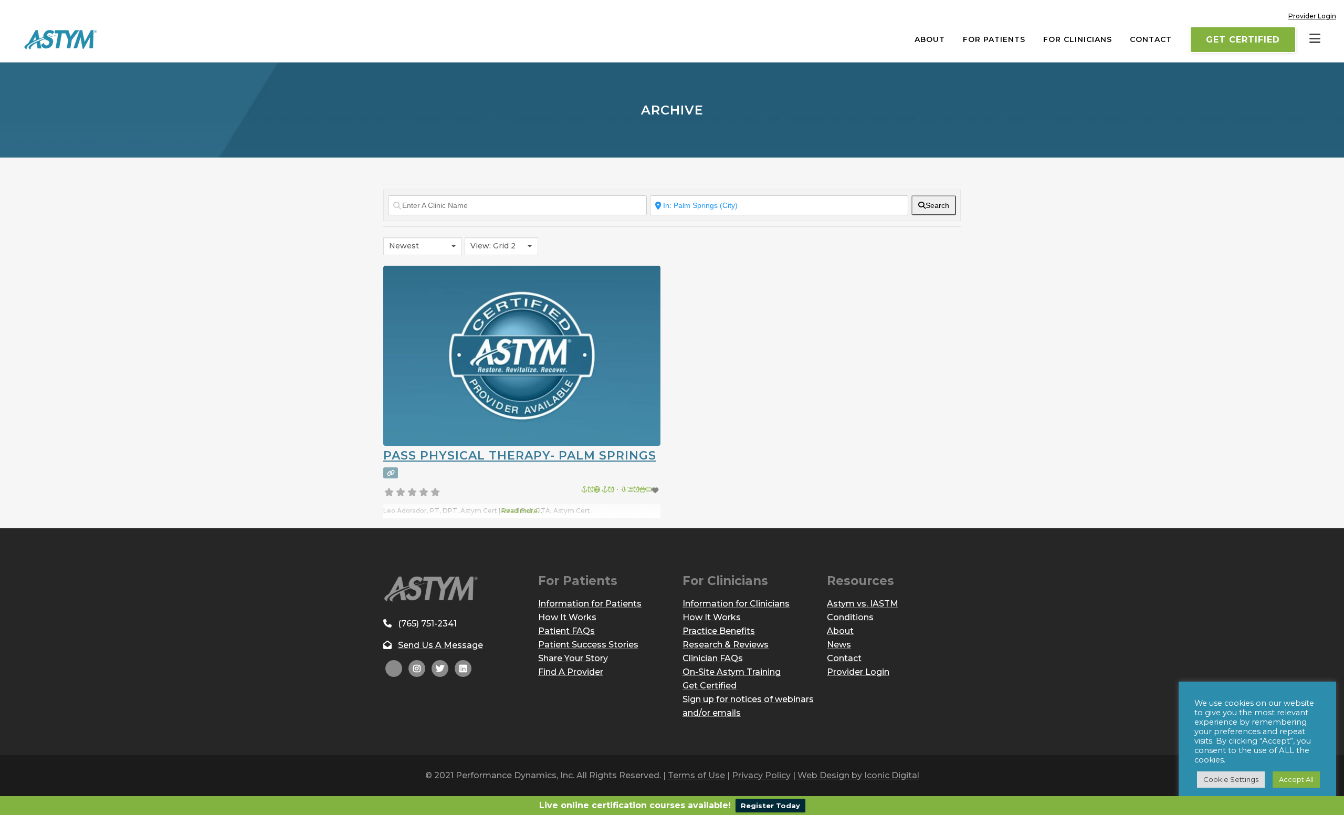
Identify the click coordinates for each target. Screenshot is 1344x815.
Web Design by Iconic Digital (858, 775)
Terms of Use (696, 775)
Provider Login (1312, 16)
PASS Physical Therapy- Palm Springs (519, 455)
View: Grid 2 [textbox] (493, 245)
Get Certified (1243, 40)
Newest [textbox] (404, 245)
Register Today (770, 805)
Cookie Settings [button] (1230, 779)
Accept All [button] (1296, 779)
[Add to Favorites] (620, 490)
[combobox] (422, 246)
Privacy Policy (761, 775)
